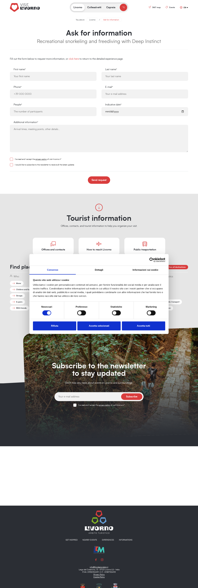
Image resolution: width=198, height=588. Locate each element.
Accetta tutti (143, 325)
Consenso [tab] (52, 269)
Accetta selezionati (99, 325)
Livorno (92, 20)
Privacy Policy (99, 574)
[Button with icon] (123, 7)
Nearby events (89, 540)
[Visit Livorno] (32, 7)
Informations (125, 540)
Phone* (18, 87)
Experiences (108, 540)
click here (74, 59)
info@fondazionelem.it (99, 567)
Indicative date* (113, 104)
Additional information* (26, 122)
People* (18, 104)
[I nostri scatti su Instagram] (102, 559)
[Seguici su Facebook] (96, 559)
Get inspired (71, 540)
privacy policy (41, 159)
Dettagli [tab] (99, 269)
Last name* (111, 69)
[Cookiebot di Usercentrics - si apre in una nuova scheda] (151, 260)
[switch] (81, 313)
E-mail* (109, 87)
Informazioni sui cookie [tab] (145, 269)
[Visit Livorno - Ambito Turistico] (99, 522)
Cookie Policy (99, 577)
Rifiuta (54, 325)
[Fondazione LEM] (99, 549)
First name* (20, 69)
